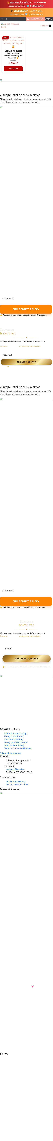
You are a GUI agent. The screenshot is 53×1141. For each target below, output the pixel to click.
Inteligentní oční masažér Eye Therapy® (18, 1092)
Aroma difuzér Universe (11, 1097)
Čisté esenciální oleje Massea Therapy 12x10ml (21, 1087)
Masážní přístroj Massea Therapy (15, 1117)
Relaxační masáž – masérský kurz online (18, 1043)
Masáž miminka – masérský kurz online (18, 1023)
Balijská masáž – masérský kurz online (17, 1009)
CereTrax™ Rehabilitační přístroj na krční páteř (21, 1057)
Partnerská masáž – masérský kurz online (19, 1048)
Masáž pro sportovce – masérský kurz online (21, 1014)
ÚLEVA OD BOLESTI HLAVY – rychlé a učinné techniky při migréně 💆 (13, 54)
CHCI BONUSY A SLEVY (26, 309)
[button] (2, 19)
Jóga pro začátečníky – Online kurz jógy (18, 1004)
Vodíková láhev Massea (11, 1062)
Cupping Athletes (8, 1077)
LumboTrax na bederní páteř (13, 1072)
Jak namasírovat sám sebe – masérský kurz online (23, 1033)
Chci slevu (13, 69)
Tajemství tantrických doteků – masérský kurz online (24, 1028)
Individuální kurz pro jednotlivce (15, 999)
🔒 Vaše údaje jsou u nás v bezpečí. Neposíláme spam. (23, 315)
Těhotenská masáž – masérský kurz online (19, 1019)
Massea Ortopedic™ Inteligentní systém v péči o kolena (25, 1127)
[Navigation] (50, 26)
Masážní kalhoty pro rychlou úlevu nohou (19, 1122)
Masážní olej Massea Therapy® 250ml (17, 1132)
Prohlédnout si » (37, 6)
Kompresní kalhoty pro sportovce (15, 1067)
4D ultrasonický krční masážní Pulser (17, 1137)
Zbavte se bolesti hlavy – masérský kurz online (21, 1038)
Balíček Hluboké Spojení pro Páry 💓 (17, 986)
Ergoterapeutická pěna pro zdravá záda (18, 1082)
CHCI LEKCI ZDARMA (26, 362)
